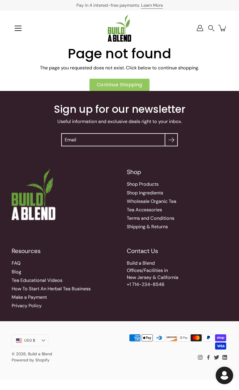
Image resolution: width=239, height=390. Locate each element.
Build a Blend (40, 353)
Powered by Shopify (31, 360)
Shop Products (143, 184)
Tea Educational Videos (37, 280)
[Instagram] (200, 357)
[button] (211, 28)
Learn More (152, 5)
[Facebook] (208, 357)
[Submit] (171, 139)
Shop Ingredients (145, 193)
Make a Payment (29, 297)
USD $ (29, 340)
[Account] (200, 28)
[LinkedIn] (224, 357)
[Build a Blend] (119, 28)
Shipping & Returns (147, 227)
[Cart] (222, 28)
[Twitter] (216, 357)
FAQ (16, 263)
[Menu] (18, 28)
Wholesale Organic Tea (151, 201)
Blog (16, 272)
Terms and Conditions (150, 218)
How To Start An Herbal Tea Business (51, 289)
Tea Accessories (144, 210)
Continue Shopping (119, 84)
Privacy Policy (27, 306)
